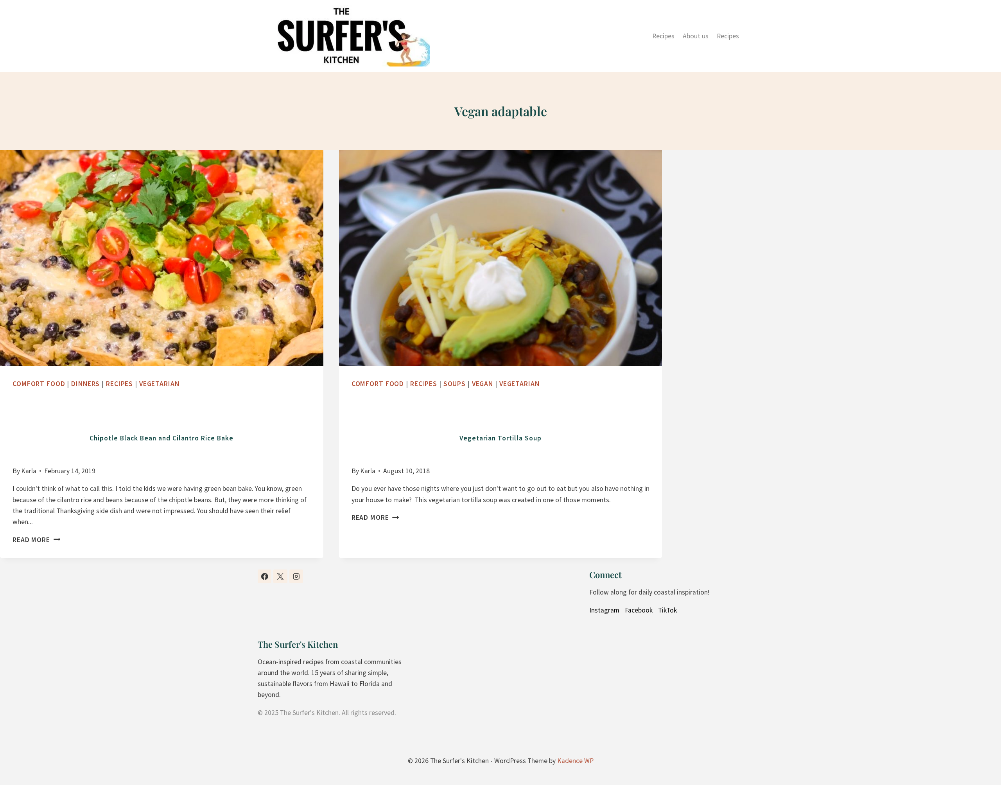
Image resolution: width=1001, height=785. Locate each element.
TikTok (667, 610)
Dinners (85, 383)
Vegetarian (159, 383)
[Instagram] (296, 576)
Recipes (663, 36)
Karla (28, 471)
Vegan (482, 383)
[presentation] (161, 258)
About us (696, 36)
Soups (454, 383)
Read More (34, 539)
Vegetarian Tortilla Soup (500, 438)
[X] (280, 576)
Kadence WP (575, 760)
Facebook (639, 610)
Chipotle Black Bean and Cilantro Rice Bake (161, 438)
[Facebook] (264, 576)
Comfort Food (39, 383)
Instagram (604, 610)
